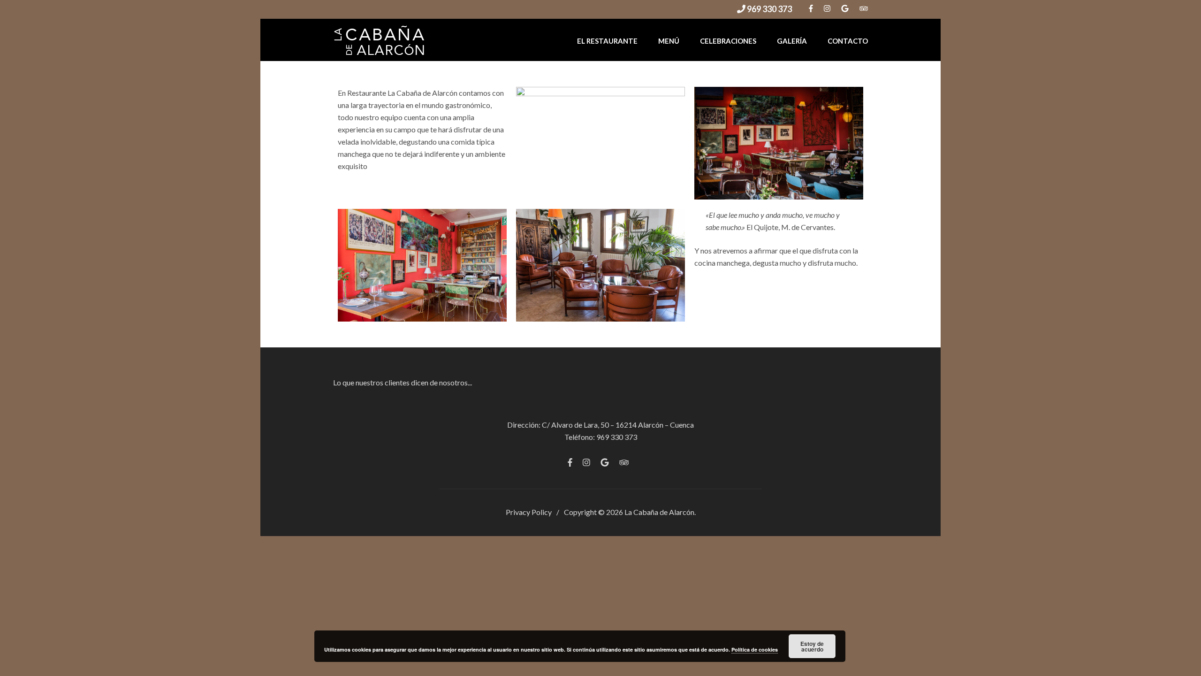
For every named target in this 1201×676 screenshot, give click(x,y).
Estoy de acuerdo (812, 646)
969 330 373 (768, 9)
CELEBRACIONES (728, 41)
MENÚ (668, 41)
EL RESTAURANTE (607, 41)
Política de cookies (754, 649)
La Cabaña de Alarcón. (660, 511)
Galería (792, 41)
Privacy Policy (529, 511)
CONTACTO (848, 41)
